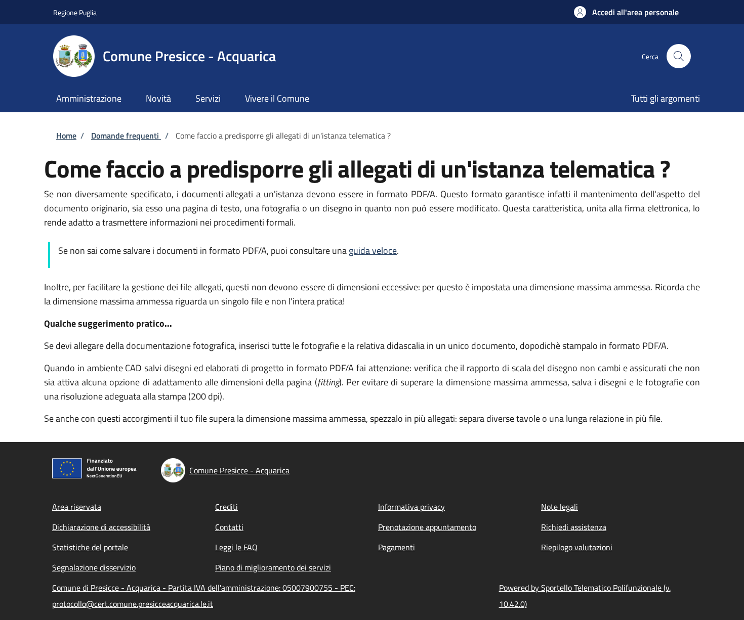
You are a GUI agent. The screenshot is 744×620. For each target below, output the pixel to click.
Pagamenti (396, 547)
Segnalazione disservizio (94, 567)
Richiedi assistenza (573, 527)
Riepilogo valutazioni (576, 547)
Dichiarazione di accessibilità (101, 527)
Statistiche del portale (90, 547)
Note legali (559, 507)
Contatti (229, 527)
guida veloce (373, 250)
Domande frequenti (126, 135)
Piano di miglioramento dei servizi (273, 567)
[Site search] (679, 56)
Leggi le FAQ (236, 547)
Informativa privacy (411, 507)
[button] (626, 12)
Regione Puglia (75, 12)
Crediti (226, 507)
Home (66, 135)
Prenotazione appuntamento (427, 527)
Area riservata (76, 507)
